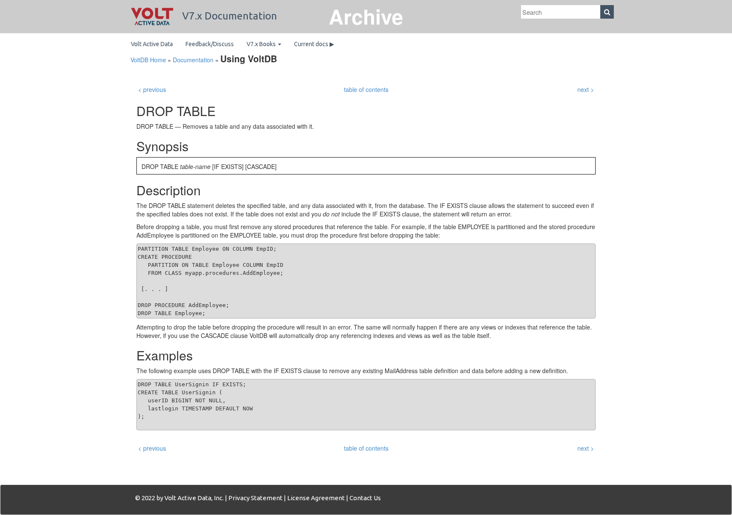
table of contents (366, 89)
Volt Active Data (152, 44)
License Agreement (316, 497)
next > (585, 89)
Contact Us (365, 497)
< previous (152, 89)
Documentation (193, 59)
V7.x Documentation (228, 16)
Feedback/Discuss (210, 44)
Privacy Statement (255, 497)
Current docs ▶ (314, 44)
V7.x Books (262, 44)
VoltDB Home (148, 59)
